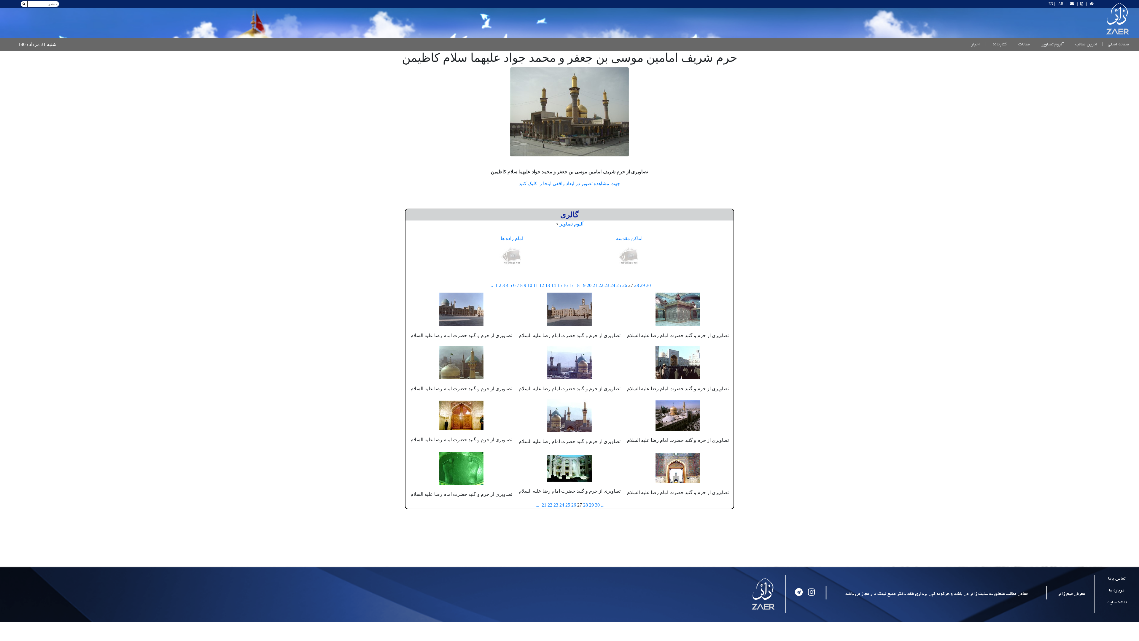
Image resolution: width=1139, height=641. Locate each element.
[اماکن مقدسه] (629, 256)
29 (642, 285)
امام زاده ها (512, 238)
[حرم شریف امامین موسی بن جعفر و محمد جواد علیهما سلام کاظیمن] (569, 111)
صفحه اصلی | (1114, 44)
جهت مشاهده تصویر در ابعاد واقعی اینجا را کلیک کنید (569, 183)
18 (577, 285)
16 (565, 285)
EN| (1052, 4)
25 (618, 285)
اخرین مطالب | (1082, 44)
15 (559, 285)
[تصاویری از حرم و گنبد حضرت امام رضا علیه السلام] (678, 308)
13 (547, 285)
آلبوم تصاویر (571, 223)
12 (541, 285)
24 (612, 285)
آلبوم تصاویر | (1049, 44)
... (491, 285)
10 (529, 285)
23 (607, 285)
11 (535, 285)
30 (648, 285)
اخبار (975, 44)
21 (595, 285)
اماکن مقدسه (629, 238)
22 (601, 285)
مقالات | (1020, 44)
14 (553, 285)
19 (583, 285)
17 (571, 285)
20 (589, 285)
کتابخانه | (996, 44)
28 (636, 285)
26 (624, 285)
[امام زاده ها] (512, 256)
